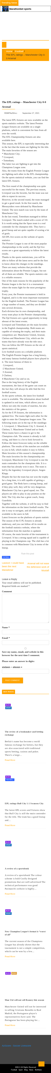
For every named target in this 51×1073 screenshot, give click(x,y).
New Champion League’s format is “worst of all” (25, 933)
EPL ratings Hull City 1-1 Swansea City (24, 803)
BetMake (38, 1070)
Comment (7, 591)
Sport (8, 708)
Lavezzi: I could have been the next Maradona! (13, 566)
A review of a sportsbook (17, 868)
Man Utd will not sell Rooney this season (24, 1000)
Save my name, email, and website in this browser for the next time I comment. (23, 654)
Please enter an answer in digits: (18, 661)
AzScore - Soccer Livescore (16, 1045)
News (14, 973)
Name (6, 627)
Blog (8, 705)
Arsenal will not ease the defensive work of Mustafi (38, 567)
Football (6, 557)
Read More (10, 760)
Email (6, 638)
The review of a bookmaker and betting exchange (24, 733)
